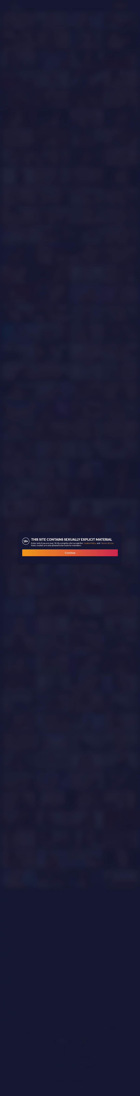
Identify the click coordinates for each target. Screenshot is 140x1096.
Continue (70, 552)
